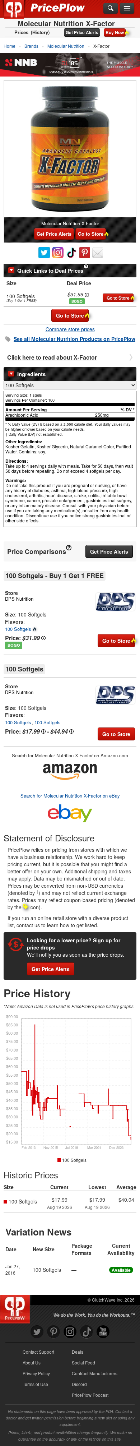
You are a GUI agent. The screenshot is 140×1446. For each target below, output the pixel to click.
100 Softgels (18, 628)
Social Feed (83, 1362)
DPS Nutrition (19, 598)
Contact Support (38, 1352)
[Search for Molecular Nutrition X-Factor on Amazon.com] (70, 770)
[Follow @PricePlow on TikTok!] (86, 1332)
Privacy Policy (36, 1373)
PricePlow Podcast (90, 1395)
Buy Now (115, 32)
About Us (32, 1362)
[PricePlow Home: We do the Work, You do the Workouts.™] (19, 13)
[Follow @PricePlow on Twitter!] (37, 1332)
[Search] (110, 8)
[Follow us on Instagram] (70, 1332)
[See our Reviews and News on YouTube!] (103, 1332)
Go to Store (90, 233)
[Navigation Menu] (127, 8)
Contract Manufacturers (94, 1373)
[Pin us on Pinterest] (53, 1332)
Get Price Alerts (82, 32)
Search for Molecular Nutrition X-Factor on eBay (70, 795)
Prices (21, 32)
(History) (40, 32)
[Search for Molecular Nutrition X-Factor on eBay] (70, 811)
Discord (79, 1384)
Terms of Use (35, 1384)
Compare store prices (70, 329)
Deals (77, 1352)
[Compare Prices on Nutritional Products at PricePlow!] (16, 1307)
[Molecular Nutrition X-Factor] (70, 149)
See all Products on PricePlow (74, 338)
